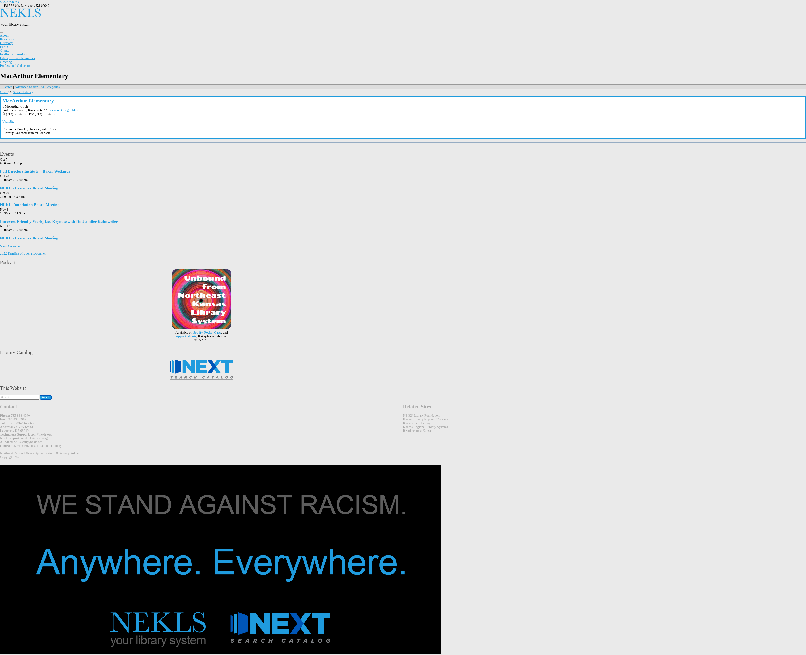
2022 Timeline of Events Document (23, 253)
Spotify (198, 332)
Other (4, 92)
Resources (7, 39)
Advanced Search (26, 87)
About (4, 35)
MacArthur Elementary (28, 101)
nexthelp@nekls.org (34, 438)
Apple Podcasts (186, 336)
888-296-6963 (9, 2)
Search (7, 87)
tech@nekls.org (41, 434)
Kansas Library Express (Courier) (425, 419)
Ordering (6, 62)
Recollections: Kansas (417, 430)
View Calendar (10, 246)
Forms (4, 47)
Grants (4, 50)
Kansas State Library (417, 423)
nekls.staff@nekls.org (28, 442)
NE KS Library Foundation (421, 415)
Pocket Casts (212, 332)
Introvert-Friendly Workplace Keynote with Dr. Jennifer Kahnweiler (59, 221)
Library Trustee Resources (17, 58)
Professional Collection (15, 65)
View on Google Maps (64, 110)
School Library (23, 92)
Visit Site (8, 121)
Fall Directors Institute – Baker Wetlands (35, 171)
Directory (6, 43)
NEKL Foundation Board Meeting (30, 204)
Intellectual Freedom (13, 54)
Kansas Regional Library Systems (425, 427)
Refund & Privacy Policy (62, 453)
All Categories (50, 87)
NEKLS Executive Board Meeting (29, 188)
